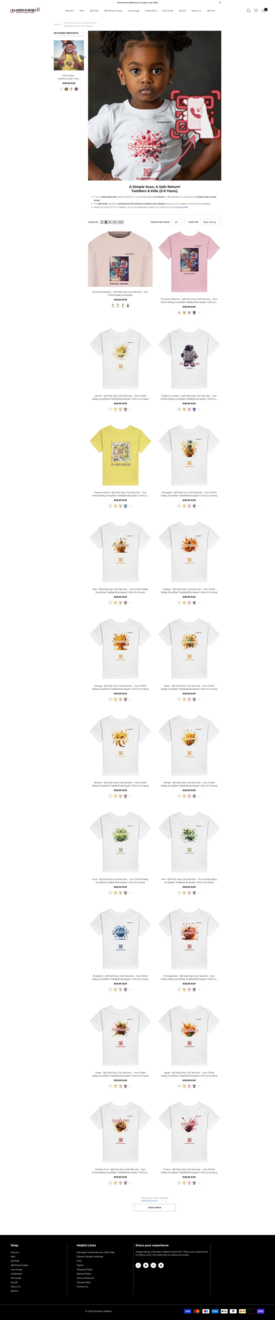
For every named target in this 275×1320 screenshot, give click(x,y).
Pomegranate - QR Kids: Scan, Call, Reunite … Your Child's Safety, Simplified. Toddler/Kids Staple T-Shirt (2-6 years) (189, 978)
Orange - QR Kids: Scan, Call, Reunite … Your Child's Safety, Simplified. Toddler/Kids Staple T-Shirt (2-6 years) (120, 687)
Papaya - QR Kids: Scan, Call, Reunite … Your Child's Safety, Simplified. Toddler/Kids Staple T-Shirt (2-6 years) (189, 591)
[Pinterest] (153, 1265)
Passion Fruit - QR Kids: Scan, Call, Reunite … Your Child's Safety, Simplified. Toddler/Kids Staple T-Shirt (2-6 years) (120, 1171)
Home (57, 24)
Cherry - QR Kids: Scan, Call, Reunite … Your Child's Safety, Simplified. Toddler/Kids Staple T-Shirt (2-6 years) (189, 1171)
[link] (154, 106)
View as (93, 222)
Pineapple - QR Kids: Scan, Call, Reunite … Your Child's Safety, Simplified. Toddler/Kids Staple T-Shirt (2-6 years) (189, 494)
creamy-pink (123, 305)
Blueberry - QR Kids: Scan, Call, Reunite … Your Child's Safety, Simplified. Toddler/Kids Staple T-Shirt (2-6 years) (120, 977)
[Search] (248, 10)
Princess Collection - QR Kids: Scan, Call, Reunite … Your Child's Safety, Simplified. (120, 293)
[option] (81, 69)
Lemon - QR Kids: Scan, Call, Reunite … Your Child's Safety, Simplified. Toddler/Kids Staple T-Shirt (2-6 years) (120, 397)
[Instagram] (146, 1265)
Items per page (160, 222)
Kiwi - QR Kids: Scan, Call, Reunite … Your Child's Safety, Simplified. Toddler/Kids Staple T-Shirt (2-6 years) (189, 881)
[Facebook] (138, 1265)
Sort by (193, 222)
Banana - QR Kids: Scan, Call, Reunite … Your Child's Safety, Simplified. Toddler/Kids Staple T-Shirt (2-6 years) (120, 784)
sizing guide (181, 207)
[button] (54, 59)
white (73, 89)
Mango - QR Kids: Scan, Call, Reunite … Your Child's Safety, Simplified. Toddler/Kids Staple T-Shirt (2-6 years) (189, 784)
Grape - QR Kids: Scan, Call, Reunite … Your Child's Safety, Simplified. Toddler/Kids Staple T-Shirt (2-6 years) (120, 1074)
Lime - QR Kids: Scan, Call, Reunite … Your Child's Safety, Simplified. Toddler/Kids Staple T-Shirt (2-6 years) (120, 881)
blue (128, 305)
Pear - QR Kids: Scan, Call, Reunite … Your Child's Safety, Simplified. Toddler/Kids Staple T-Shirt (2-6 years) (120, 591)
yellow (184, 313)
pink (189, 313)
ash (83, 89)
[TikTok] (161, 1265)
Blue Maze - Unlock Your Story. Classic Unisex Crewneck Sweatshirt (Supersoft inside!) (81, 77)
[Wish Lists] (256, 10)
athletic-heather (125, 409)
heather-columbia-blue (194, 313)
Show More (154, 1207)
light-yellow (118, 305)
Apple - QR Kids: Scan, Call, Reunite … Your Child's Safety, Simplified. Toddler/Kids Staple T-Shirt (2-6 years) (189, 1074)
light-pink (78, 89)
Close (220, 2)
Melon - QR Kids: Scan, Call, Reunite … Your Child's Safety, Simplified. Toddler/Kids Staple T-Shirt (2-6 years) (189, 687)
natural (54, 89)
